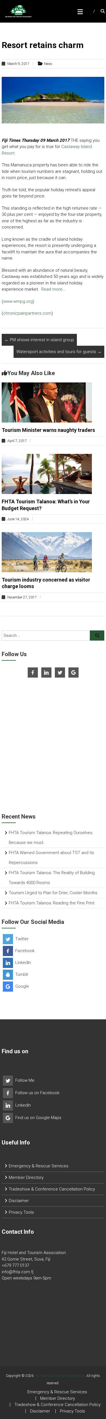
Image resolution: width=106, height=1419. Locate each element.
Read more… (53, 289)
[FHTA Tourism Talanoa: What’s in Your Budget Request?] (47, 473)
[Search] (97, 635)
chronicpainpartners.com (27, 313)
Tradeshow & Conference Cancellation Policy (52, 1189)
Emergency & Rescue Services (38, 1165)
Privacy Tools (21, 1212)
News (48, 64)
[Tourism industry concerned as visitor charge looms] (47, 551)
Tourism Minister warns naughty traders (48, 430)
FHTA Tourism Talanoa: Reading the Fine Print (51, 903)
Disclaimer (19, 1200)
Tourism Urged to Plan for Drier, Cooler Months (53, 892)
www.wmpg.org (18, 301)
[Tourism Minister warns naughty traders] (47, 402)
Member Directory (26, 1177)
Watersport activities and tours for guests (58, 351)
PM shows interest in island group (39, 339)
